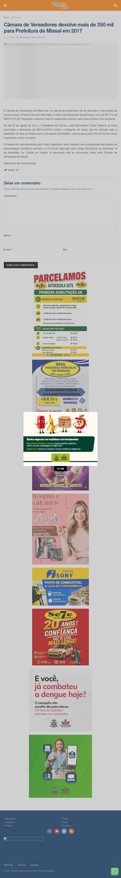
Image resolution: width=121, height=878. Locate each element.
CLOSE (60, 468)
